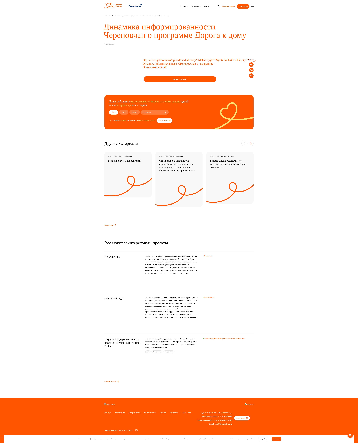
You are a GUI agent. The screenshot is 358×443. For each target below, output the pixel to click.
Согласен (276, 439)
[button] (244, 143)
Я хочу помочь (163, 120)
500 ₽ (124, 112)
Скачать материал (180, 79)
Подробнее (263, 439)
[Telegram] (251, 75)
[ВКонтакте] (251, 64)
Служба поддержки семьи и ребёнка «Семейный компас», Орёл (123, 342)
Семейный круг (114, 298)
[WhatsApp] (251, 70)
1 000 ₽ (134, 112)
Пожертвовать (243, 6)
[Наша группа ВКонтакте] (136, 430)
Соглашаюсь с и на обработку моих (133, 120)
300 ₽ (113, 112)
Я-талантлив (112, 256)
